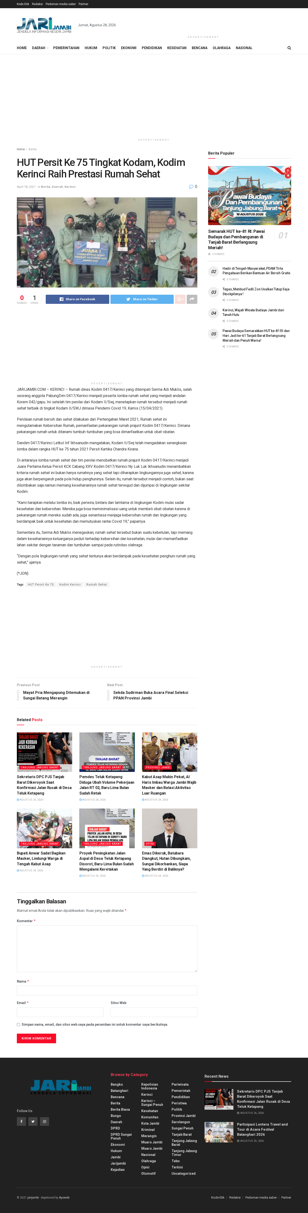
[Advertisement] (203, 21)
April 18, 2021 (26, 187)
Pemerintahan (66, 48)
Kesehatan (176, 48)
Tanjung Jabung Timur (184, 1153)
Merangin (149, 1136)
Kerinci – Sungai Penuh (152, 1103)
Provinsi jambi (158, 767)
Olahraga (222, 48)
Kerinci (70, 187)
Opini (150, 843)
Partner (83, 4)
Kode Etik (23, 4)
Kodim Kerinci (70, 584)
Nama (23, 981)
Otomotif (148, 1173)
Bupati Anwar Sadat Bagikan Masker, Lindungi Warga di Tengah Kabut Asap (41, 858)
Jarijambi (118, 1163)
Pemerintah (181, 1091)
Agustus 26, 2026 (31, 799)
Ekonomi (128, 48)
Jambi (116, 1157)
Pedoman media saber (61, 4)
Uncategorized (184, 1173)
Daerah (38, 48)
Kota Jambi (150, 1123)
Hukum (91, 48)
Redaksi (37, 4)
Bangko (117, 1084)
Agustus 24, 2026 (94, 799)
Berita (33, 149)
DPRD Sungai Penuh (121, 1136)
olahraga (148, 1161)
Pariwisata (180, 1084)
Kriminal (148, 1130)
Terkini (177, 1167)
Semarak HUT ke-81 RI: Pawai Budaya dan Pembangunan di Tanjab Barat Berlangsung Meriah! (236, 239)
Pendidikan (152, 48)
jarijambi (33, 1197)
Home (22, 48)
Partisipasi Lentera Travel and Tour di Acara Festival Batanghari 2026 (262, 1129)
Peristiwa (179, 1103)
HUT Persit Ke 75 (41, 584)
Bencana (199, 48)
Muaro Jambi (151, 1142)
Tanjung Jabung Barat (40, 767)
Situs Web (118, 1003)
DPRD (115, 1128)
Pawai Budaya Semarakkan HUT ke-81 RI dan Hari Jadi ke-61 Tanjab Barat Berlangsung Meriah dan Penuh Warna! (256, 335)
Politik (109, 48)
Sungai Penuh (182, 1128)
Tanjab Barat (182, 1134)
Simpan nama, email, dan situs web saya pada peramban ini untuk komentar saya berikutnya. (95, 1024)
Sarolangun (181, 1122)
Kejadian (118, 1170)
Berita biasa (120, 1109)
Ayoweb (64, 1197)
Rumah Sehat (96, 584)
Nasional (244, 48)
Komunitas (150, 1117)
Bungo (116, 1116)
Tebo (176, 1161)
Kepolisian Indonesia (149, 1086)
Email (23, 1002)
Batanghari (119, 1091)
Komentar (26, 921)
